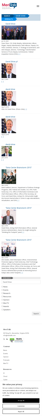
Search (36, 314)
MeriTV (6, 303)
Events (5, 290)
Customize (21, 406)
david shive (10, 89)
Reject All (21, 412)
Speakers (6, 310)
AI (3, 373)
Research (6, 293)
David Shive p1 (12, 61)
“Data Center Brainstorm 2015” (19, 167)
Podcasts (6, 360)
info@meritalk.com (9, 335)
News (5, 287)
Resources (7, 296)
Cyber (5, 379)
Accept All (21, 400)
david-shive (10, 116)
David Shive (10, 24)
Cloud (5, 376)
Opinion (6, 300)
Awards (6, 306)
